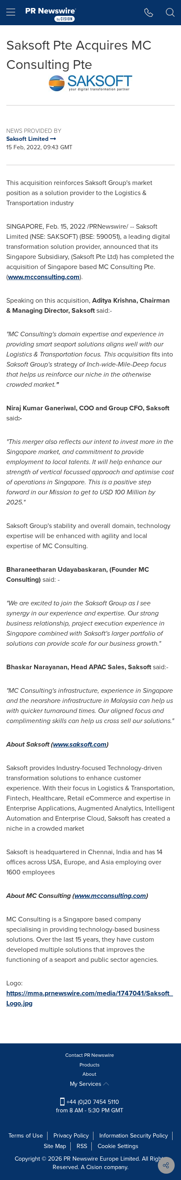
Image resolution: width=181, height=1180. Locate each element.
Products (90, 1065)
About (89, 1074)
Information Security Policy (133, 1135)
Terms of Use (25, 1135)
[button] (90, 83)
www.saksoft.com (79, 744)
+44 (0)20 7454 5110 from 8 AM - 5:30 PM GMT (89, 1106)
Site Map (55, 1146)
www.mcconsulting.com (44, 277)
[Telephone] (149, 12)
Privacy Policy (71, 1135)
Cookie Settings (118, 1146)
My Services (86, 1084)
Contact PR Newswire (89, 1055)
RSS (82, 1146)
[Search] (170, 12)
